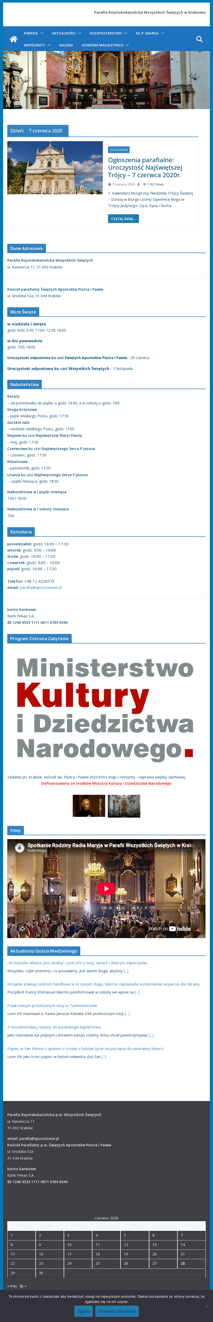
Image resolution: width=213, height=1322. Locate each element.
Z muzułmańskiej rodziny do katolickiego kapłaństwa (54, 1027)
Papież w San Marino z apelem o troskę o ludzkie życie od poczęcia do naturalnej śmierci (85, 1048)
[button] (41, 33)
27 (154, 1263)
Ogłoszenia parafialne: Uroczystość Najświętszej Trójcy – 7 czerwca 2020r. (145, 167)
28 (183, 1263)
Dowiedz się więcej (117, 1311)
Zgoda (83, 1311)
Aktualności (64, 33)
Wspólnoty (34, 45)
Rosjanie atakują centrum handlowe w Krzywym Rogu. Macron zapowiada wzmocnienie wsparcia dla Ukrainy (103, 984)
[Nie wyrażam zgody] (206, 1306)
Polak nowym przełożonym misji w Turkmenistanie (52, 1005)
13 (154, 1244)
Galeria (66, 45)
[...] (126, 970)
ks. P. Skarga (147, 33)
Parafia (31, 33)
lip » (23, 1285)
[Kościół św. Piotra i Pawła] (13, 39)
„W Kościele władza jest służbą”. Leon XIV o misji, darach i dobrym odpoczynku (77, 962)
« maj (12, 1285)
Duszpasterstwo (106, 33)
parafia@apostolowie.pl (41, 587)
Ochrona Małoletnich (102, 45)
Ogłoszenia (119, 150)
